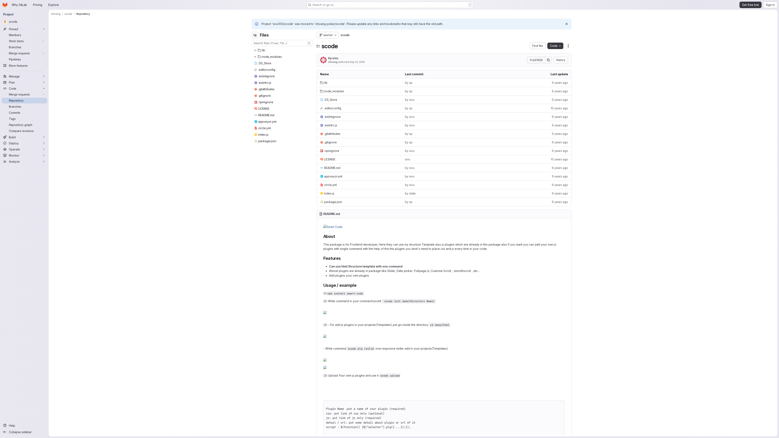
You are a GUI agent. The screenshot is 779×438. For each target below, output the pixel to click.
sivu (407, 159)
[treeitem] (283, 50)
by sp (408, 82)
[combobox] (282, 43)
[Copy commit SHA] (548, 60)
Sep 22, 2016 (357, 61)
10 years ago (559, 108)
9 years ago (560, 82)
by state (410, 193)
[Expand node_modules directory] (255, 56)
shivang (333, 61)
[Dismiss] (566, 23)
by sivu (333, 58)
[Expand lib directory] (255, 50)
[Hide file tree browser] (255, 35)
